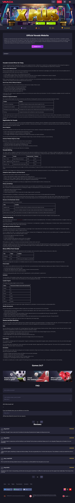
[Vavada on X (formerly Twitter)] (67, 489)
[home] (7, 2)
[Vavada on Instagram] (65, 489)
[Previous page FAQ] (33, 422)
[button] (73, 15)
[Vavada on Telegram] (64, 1)
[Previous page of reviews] (33, 477)
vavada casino (19, 219)
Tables (13, 484)
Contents (26, 484)
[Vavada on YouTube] (70, 489)
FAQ (31, 484)
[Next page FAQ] (41, 422)
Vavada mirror (37, 46)
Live (9, 484)
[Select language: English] (71, 1)
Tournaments (19, 484)
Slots (5, 484)
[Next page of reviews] (41, 477)
